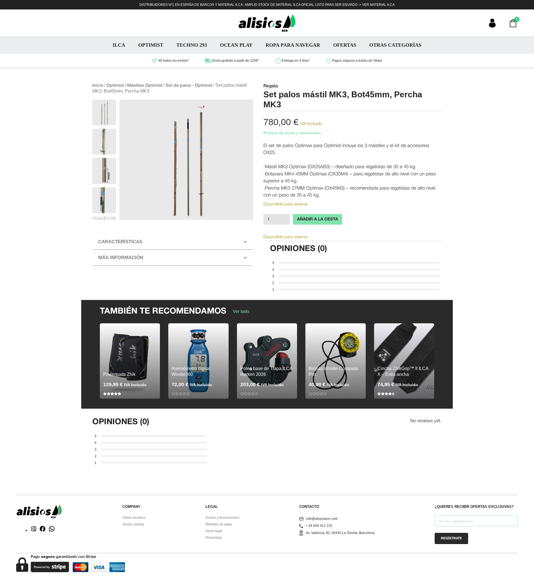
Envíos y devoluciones (222, 518)
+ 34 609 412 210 (319, 526)
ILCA (119, 45)
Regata (270, 86)
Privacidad (214, 538)
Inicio (97, 86)
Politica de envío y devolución (292, 133)
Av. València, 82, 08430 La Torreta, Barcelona (340, 533)
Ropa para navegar (293, 45)
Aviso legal (214, 531)
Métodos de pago (219, 524)
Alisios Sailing (133, 524)
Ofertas (344, 45)
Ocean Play (236, 45)
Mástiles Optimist (144, 86)
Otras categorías (395, 45)
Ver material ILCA (378, 5)
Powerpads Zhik (119, 374)
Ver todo (241, 311)
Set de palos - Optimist (189, 86)
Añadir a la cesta (317, 219)
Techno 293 (191, 45)
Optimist (150, 45)
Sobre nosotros (133, 518)
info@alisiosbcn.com (322, 519)
